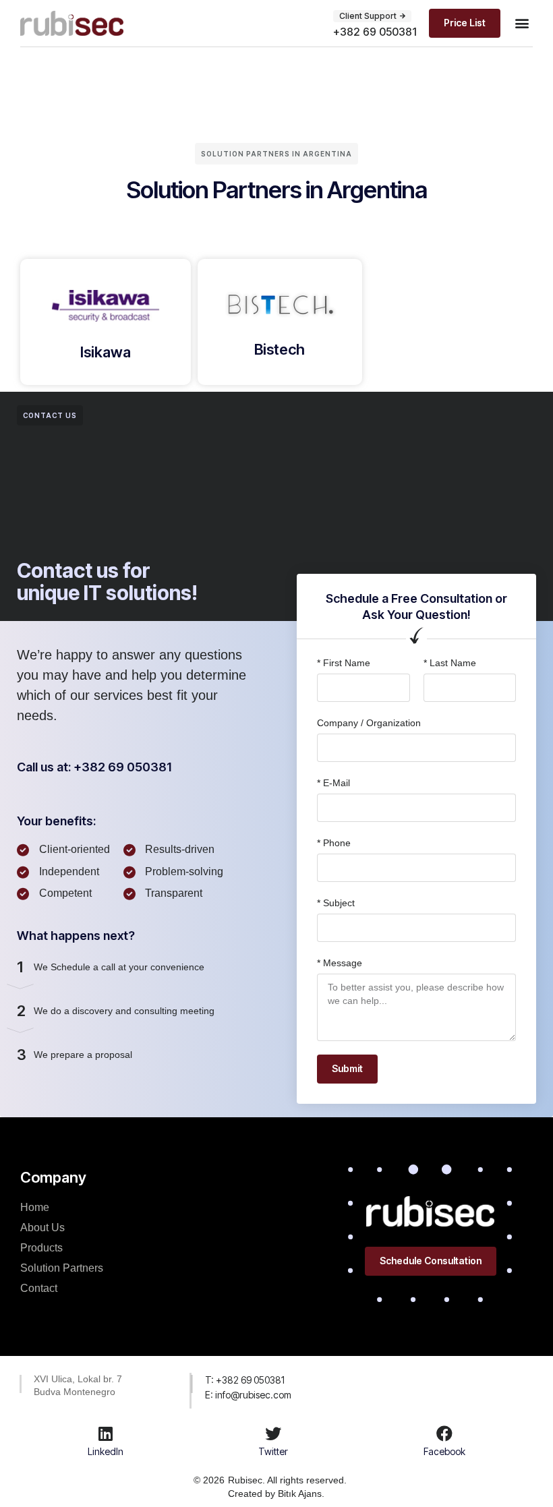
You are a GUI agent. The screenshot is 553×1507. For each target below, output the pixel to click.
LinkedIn (105, 1451)
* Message (339, 962)
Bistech (279, 349)
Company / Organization (369, 722)
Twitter (273, 1451)
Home (34, 1207)
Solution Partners (61, 1268)
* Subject (336, 902)
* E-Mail (333, 782)
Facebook (444, 1451)
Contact (38, 1288)
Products (41, 1247)
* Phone (334, 842)
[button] (372, 16)
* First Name (343, 662)
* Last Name (450, 662)
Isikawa (105, 352)
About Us (42, 1227)
